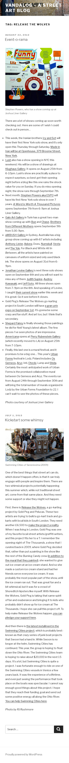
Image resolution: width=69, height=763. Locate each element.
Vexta (56, 243)
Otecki (32, 363)
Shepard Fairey (14, 323)
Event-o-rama (16, 39)
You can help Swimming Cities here (26, 701)
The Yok (15, 248)
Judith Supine (34, 279)
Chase (45, 221)
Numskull (46, 243)
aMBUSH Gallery (15, 235)
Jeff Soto (28, 283)
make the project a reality (43, 525)
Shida (53, 363)
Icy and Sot (49, 138)
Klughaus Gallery (15, 169)
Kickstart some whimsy (24, 420)
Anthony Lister (14, 243)
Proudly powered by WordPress (23, 754)
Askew (28, 243)
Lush (8, 160)
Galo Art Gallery (14, 217)
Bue (33, 221)
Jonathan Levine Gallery (19, 270)
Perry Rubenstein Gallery (46, 336)
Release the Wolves (33, 507)
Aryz (19, 363)
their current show (27, 292)
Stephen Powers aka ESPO (37, 195)
